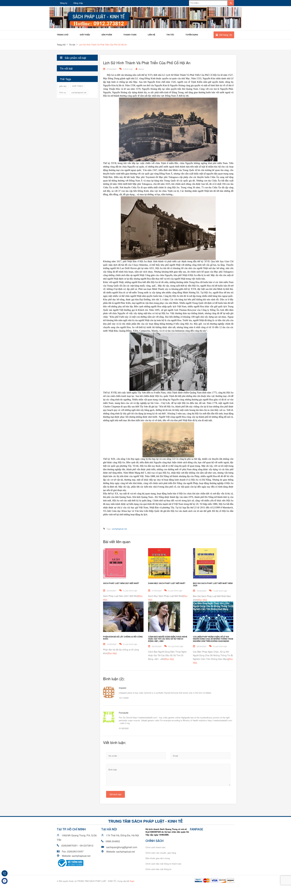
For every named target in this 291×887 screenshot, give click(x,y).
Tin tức (170, 35)
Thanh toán (129, 35)
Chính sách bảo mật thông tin (158, 869)
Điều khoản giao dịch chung (158, 858)
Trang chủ (62, 35)
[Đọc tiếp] (202, 599)
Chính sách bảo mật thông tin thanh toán (163, 863)
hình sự (62, 92)
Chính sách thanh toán (155, 847)
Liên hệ (151, 35)
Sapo (132, 881)
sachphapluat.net (78, 92)
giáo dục (63, 86)
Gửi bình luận (115, 794)
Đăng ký (63, 3)
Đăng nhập (78, 3)
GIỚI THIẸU (77, 86)
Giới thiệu (85, 35)
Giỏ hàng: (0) (225, 34)
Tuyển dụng (192, 35)
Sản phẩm (106, 35)
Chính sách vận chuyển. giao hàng (161, 852)
